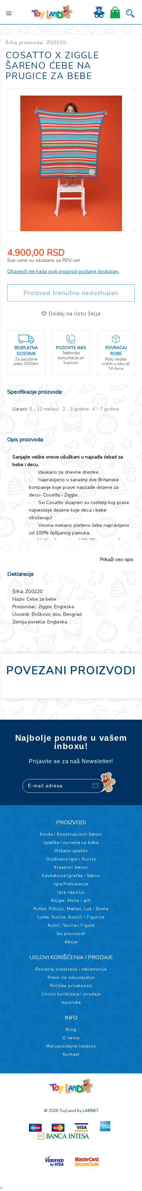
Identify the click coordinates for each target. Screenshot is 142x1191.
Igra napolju (70, 892)
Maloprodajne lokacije (71, 1046)
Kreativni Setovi (71, 867)
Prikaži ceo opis (116, 559)
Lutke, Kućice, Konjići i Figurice (71, 917)
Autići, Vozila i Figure (71, 925)
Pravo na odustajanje (71, 977)
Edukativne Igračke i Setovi (71, 875)
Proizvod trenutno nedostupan (70, 293)
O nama (71, 1038)
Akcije (71, 942)
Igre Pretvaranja (71, 884)
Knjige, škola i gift (71, 900)
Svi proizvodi (71, 933)
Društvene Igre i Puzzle (70, 859)
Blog (70, 1029)
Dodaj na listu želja (74, 313)
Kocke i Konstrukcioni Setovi (71, 834)
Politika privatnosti (71, 985)
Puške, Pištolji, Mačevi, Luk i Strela (70, 909)
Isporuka (71, 1002)
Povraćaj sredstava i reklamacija (71, 969)
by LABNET (88, 1110)
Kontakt (71, 1054)
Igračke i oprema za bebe (71, 842)
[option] (71, 160)
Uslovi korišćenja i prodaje (71, 994)
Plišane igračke (71, 851)
